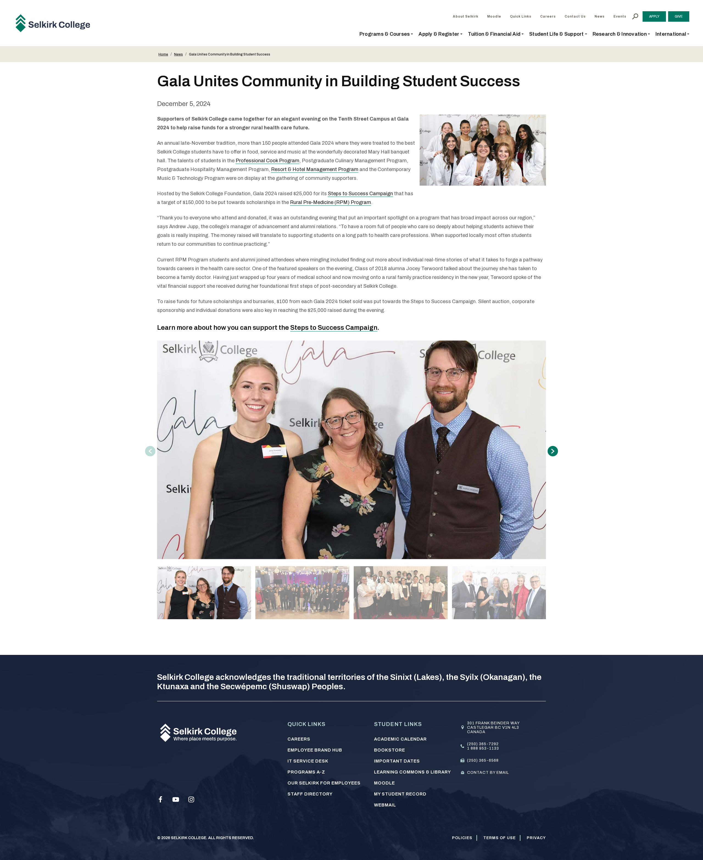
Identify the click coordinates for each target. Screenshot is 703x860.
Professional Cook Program (267, 160)
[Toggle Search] (635, 16)
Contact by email (488, 772)
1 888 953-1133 (483, 748)
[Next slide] (553, 451)
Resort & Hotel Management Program (314, 169)
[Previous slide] (150, 451)
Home (163, 54)
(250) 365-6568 (483, 760)
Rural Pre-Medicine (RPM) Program (330, 202)
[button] (386, 34)
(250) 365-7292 (483, 744)
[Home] (55, 22)
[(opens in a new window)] (160, 799)
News (178, 54)
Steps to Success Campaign (360, 193)
